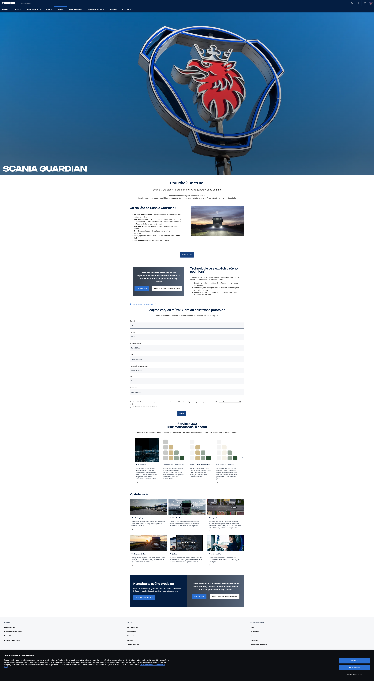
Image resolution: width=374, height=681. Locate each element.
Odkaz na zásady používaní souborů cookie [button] (167, 288)
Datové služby (131, 631)
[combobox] (187, 370)
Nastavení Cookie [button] (142, 288)
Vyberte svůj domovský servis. (139, 366)
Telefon (132, 355)
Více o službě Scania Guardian (143, 304)
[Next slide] (242, 456)
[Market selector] (358, 3)
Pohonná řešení (9, 636)
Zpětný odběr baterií (133, 644)
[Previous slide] (131, 456)
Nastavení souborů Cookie (355, 674)
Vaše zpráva (133, 388)
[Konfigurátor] (365, 3)
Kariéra (253, 627)
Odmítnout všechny (354, 667)
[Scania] (8, 3)
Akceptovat (354, 661)
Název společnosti (135, 343)
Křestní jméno (134, 321)
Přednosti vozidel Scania (12, 640)
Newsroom (254, 636)
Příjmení (132, 332)
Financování (131, 636)
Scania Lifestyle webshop (259, 644)
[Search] (352, 3)
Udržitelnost (254, 640)
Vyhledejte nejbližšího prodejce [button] (144, 597)
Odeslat (182, 413)
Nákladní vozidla (9, 627)
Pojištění (130, 640)
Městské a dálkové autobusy (13, 631)
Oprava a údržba (132, 627)
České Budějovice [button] (136, 370)
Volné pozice (255, 631)
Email (131, 376)
